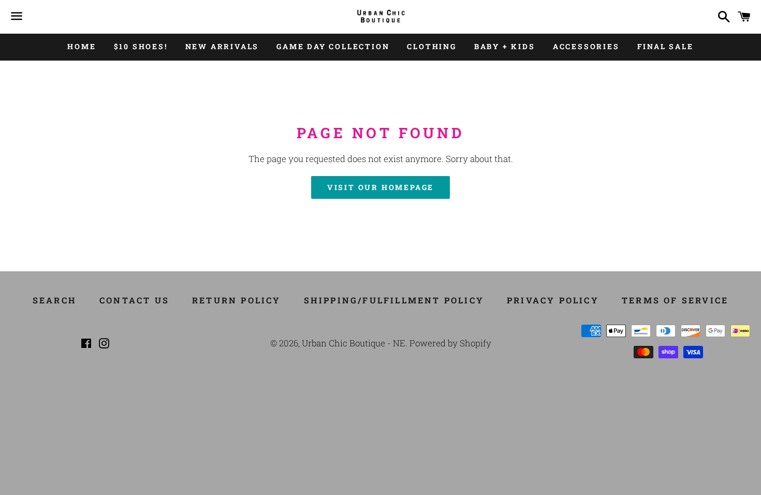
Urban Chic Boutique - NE (353, 343)
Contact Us (134, 300)
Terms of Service (675, 300)
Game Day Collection (332, 46)
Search (55, 300)
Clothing (431, 46)
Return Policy (236, 300)
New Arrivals (222, 46)
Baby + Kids (504, 46)
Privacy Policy (553, 300)
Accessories (586, 46)
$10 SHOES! (141, 46)
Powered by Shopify (450, 343)
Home (81, 46)
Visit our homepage (380, 187)
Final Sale (665, 46)
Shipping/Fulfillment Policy (394, 300)
